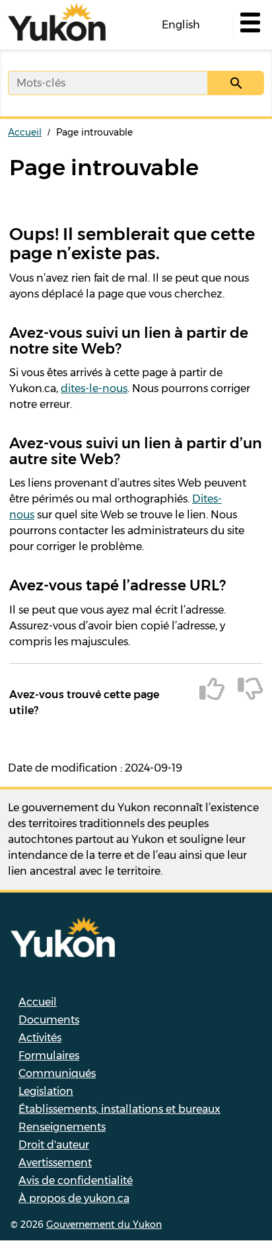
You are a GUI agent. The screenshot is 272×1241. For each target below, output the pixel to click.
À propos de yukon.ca (73, 1198)
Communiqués (57, 1073)
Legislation (45, 1091)
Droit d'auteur (53, 1145)
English (181, 25)
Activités (39, 1037)
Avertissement (55, 1162)
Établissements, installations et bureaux (119, 1109)
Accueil (25, 132)
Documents (48, 1020)
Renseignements (62, 1127)
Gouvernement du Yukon (104, 1224)
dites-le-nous (94, 388)
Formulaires (48, 1055)
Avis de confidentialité (75, 1180)
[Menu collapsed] (249, 25)
